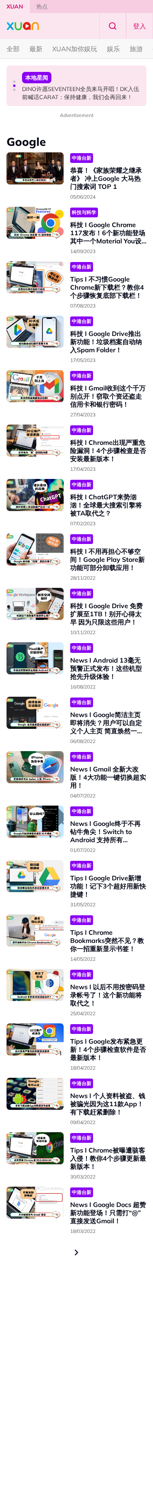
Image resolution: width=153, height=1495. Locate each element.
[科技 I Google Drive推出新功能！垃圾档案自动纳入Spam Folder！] (35, 332)
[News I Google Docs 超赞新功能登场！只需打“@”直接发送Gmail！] (35, 1203)
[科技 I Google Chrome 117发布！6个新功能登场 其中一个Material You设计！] (35, 223)
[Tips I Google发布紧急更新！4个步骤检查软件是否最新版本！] (35, 1039)
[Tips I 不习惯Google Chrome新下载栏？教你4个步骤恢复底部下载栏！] (35, 277)
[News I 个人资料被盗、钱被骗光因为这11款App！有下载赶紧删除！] (35, 1094)
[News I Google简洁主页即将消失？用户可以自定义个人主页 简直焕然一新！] (35, 713)
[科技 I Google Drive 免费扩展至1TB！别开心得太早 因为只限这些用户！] (35, 604)
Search (113, 26)
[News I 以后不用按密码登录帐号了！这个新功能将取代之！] (35, 985)
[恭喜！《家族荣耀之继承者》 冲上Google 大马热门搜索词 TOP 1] (35, 168)
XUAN (15, 6)
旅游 (136, 49)
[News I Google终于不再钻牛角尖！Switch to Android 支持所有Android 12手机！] (35, 822)
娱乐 (113, 49)
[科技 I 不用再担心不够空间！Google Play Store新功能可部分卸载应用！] (35, 549)
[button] (14, 81)
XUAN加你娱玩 (74, 49)
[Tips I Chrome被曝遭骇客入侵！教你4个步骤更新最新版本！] (35, 1148)
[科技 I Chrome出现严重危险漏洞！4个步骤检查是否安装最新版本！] (35, 441)
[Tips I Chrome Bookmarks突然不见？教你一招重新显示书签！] (35, 930)
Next (77, 1252)
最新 (35, 49)
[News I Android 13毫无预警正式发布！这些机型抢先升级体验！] (35, 658)
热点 (42, 6)
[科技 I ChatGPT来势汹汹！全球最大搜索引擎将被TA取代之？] (35, 495)
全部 (13, 49)
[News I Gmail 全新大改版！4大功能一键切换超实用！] (35, 767)
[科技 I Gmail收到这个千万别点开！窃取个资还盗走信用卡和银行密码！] (35, 386)
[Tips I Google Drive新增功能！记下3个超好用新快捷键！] (35, 876)
